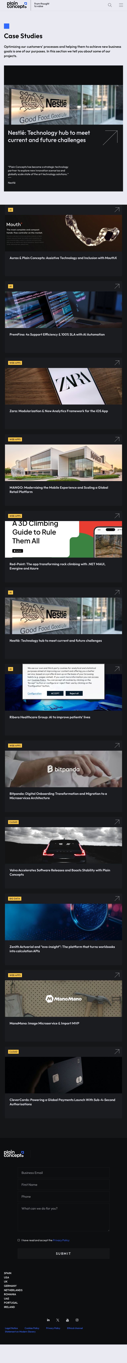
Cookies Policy (32, 1328)
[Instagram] (77, 1320)
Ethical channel (75, 1328)
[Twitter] (58, 1320)
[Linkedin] (48, 1320)
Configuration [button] (35, 693)
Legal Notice (11, 1328)
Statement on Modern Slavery (20, 1331)
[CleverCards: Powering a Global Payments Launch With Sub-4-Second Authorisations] (14, 1154)
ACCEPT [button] (55, 693)
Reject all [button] (74, 693)
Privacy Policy (61, 1240)
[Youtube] (67, 1320)
